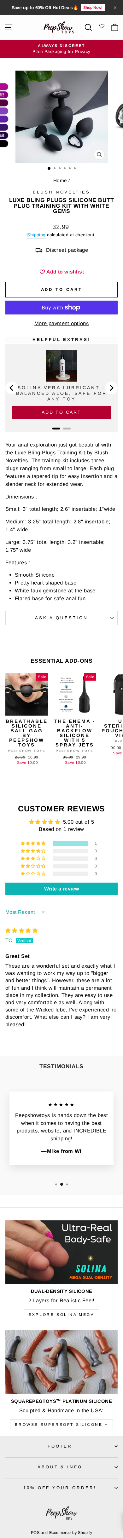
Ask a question (61, 617)
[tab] (56, 428)
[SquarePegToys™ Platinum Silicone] (61, 1361)
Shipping (36, 234)
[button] (34, 843)
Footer (60, 1446)
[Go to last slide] (11, 388)
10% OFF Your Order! (60, 1487)
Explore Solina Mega (61, 1314)
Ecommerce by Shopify (70, 1532)
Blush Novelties (62, 192)
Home (60, 180)
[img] (21, 931)
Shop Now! (92, 7)
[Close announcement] (115, 7)
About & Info (60, 1467)
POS (35, 1532)
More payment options (61, 323)
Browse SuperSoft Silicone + (61, 1424)
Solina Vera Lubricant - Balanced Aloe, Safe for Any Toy (61, 393)
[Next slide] (111, 388)
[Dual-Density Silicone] (61, 1251)
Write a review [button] (61, 888)
